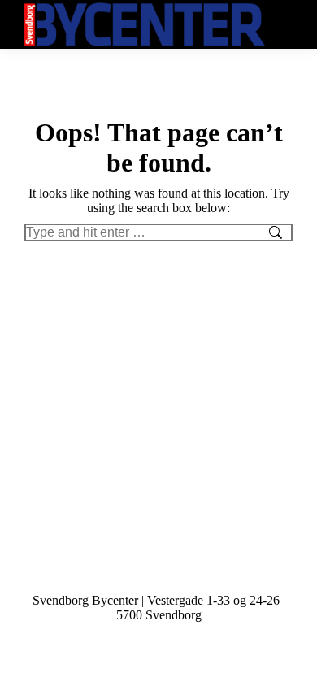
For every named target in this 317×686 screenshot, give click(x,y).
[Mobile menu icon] (283, 25)
